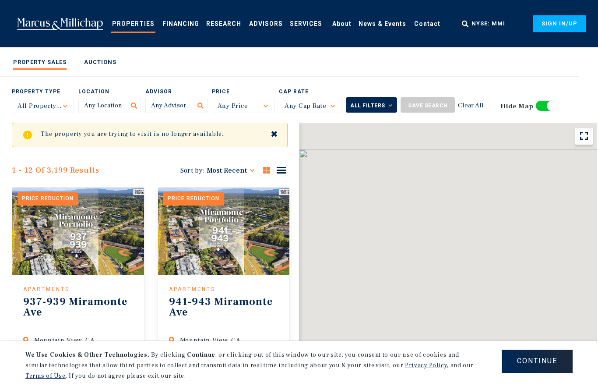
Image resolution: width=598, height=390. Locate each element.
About (342, 23)
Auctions (100, 62)
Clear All (471, 105)
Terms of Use (45, 376)
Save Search (428, 106)
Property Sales (40, 62)
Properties (133, 23)
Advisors (266, 23)
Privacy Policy (426, 365)
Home (60, 23)
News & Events (382, 23)
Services (306, 23)
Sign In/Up (559, 23)
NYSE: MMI (488, 23)
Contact (427, 23)
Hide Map (517, 106)
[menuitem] (133, 23)
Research (223, 23)
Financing (180, 23)
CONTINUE (537, 361)
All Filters (367, 106)
